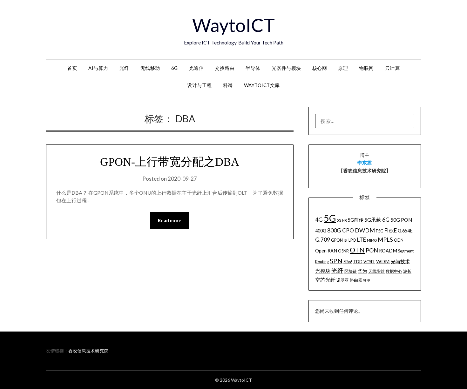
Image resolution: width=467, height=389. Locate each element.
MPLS (385, 239)
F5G (379, 230)
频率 (366, 280)
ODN (398, 240)
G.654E (405, 230)
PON (372, 250)
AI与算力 (98, 68)
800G (334, 230)
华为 (362, 271)
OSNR (343, 250)
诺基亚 (342, 280)
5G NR (342, 220)
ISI (346, 240)
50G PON (401, 220)
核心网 (319, 68)
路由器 (356, 280)
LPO (352, 240)
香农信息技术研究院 (88, 350)
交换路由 (224, 68)
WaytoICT (233, 25)
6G (174, 68)
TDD (357, 261)
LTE (361, 239)
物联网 (366, 68)
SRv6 (347, 261)
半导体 (253, 68)
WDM (383, 261)
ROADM (388, 250)
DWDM (365, 230)
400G (320, 230)
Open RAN (326, 250)
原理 (343, 68)
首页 (72, 68)
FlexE (390, 230)
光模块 (322, 271)
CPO (348, 230)
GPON (337, 240)
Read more (169, 220)
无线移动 (150, 68)
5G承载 (372, 220)
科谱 (228, 85)
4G (319, 219)
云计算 (392, 68)
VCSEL (369, 261)
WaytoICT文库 (262, 85)
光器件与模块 (286, 68)
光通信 (196, 68)
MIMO (372, 240)
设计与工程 (199, 85)
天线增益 (376, 271)
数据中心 (394, 271)
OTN (357, 250)
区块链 (350, 271)
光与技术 (400, 261)
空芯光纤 (325, 280)
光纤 (124, 68)
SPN (336, 261)
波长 (407, 271)
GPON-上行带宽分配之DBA (169, 162)
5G (330, 218)
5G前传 (355, 220)
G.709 (322, 239)
